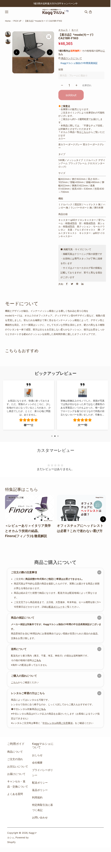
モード (74, 29)
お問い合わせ (40, 817)
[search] (86, 12)
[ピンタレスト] (77, 284)
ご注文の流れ (15, 759)
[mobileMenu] (9, 12)
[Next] (91, 3)
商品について (15, 751)
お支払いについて (17, 766)
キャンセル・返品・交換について (17, 784)
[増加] (76, 85)
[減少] (62, 85)
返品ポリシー (40, 790)
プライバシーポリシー (42, 772)
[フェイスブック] (67, 284)
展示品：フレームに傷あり (74, 75)
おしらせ (37, 755)
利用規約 (37, 797)
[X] (72, 284)
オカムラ (63, 29)
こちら (85, 132)
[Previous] (20, 3)
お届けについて (16, 773)
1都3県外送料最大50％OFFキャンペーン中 (55, 3)
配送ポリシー (56, 606)
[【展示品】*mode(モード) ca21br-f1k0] (49, 37)
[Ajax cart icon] (90, 12)
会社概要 (37, 762)
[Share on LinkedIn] (82, 284)
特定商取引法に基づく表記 (42, 807)
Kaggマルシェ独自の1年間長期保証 (79, 63)
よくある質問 (15, 793)
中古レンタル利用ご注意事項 (57, 723)
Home (8, 21)
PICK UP (17, 21)
